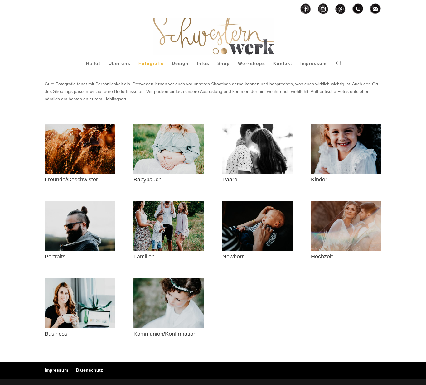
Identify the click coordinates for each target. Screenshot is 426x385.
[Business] (80, 303)
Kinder (319, 179)
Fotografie (151, 63)
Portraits (55, 256)
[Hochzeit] (346, 226)
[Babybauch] (168, 149)
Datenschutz (89, 370)
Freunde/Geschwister (71, 179)
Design (180, 63)
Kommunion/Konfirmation (164, 334)
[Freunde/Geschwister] (80, 149)
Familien (144, 256)
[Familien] (168, 226)
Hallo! (93, 63)
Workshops (251, 63)
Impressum (313, 63)
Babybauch (147, 179)
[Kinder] (346, 149)
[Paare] (257, 149)
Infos (203, 63)
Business (56, 334)
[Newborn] (257, 226)
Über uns (119, 63)
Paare (229, 179)
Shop (223, 63)
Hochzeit (322, 256)
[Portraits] (80, 226)
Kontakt (282, 63)
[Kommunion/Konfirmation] (168, 303)
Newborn (233, 256)
